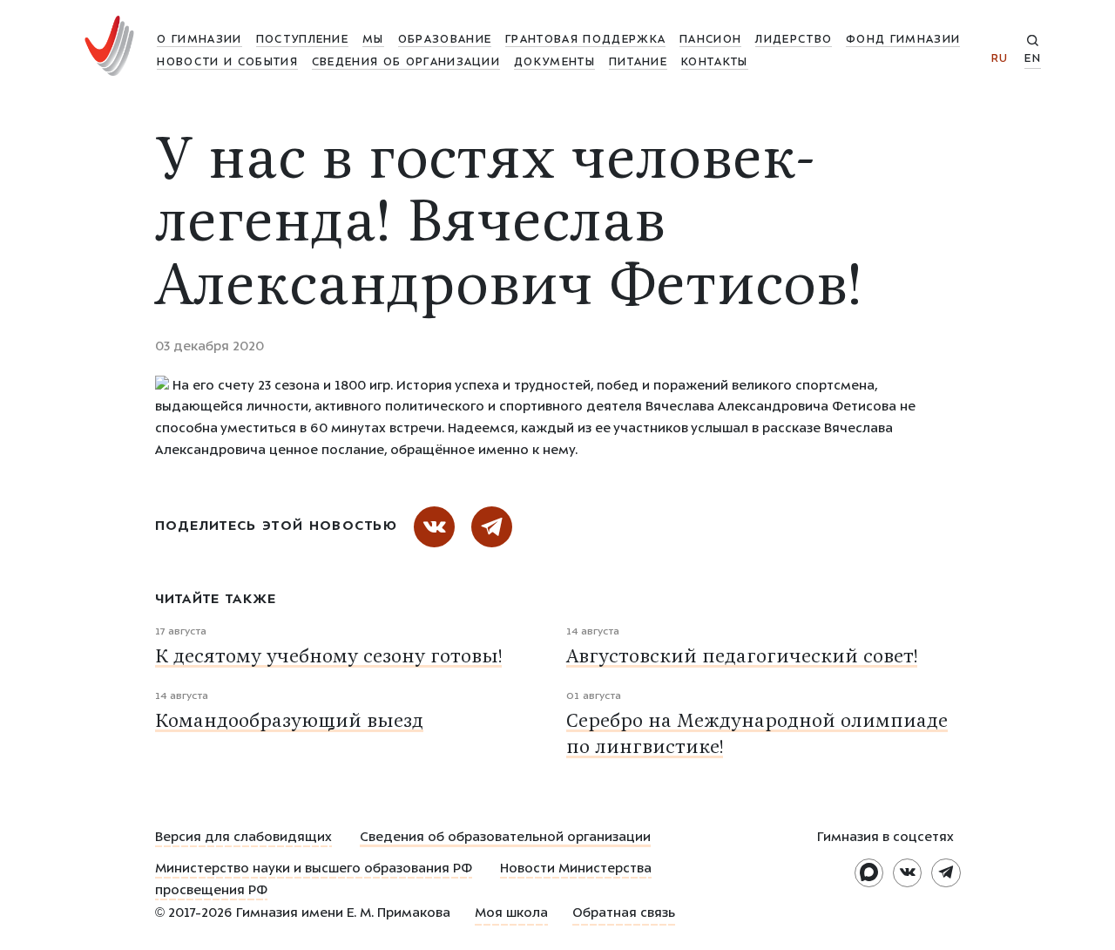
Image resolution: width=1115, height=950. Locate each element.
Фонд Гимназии (903, 40)
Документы (554, 63)
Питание (638, 63)
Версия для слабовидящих (243, 838)
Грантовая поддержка (585, 40)
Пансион (710, 40)
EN (1032, 59)
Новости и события (227, 63)
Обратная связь (623, 914)
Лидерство (793, 40)
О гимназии (199, 40)
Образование (444, 40)
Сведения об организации (406, 63)
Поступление (302, 40)
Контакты (714, 63)
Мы (373, 40)
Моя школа (511, 914)
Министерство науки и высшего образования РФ (313, 870)
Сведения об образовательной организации (505, 838)
